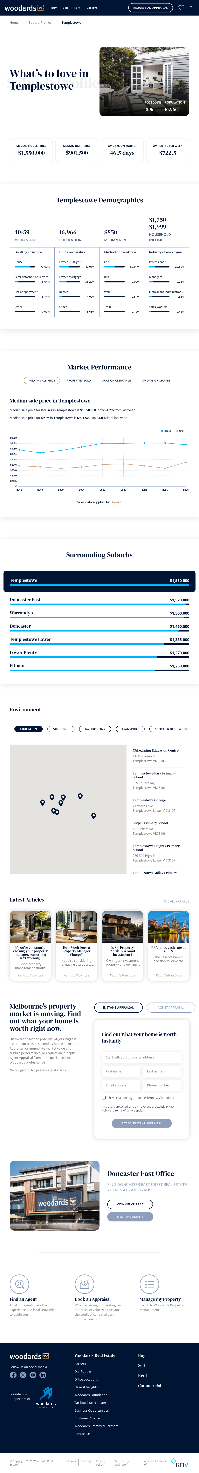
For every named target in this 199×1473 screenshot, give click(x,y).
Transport (130, 729)
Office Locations (86, 1379)
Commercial (149, 1386)
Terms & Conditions (160, 1098)
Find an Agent (23, 1299)
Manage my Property (160, 1299)
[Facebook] (13, 1375)
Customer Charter (87, 1418)
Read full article (30, 975)
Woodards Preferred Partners (96, 1426)
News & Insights (86, 1387)
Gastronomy (95, 729)
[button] (63, 797)
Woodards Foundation (90, 1395)
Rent (77, 8)
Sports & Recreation (171, 729)
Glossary (86, 1461)
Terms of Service (125, 1110)
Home (14, 22)
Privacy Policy (100, 1462)
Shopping (61, 729)
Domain (116, 502)
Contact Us (82, 1434)
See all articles (176, 901)
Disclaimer (69, 1461)
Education (28, 729)
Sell (65, 8)
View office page (130, 1204)
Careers (92, 8)
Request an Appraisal (150, 8)
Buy (54, 8)
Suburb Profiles (40, 22)
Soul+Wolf (120, 1464)
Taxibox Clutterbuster (90, 1403)
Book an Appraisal (93, 1299)
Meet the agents (130, 1217)
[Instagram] (23, 1375)
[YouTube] (33, 1375)
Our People (82, 1371)
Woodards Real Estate (94, 1355)
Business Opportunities (91, 1410)
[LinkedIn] (42, 1375)
